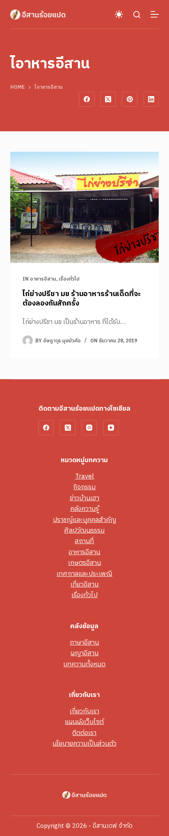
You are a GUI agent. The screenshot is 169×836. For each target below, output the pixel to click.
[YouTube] (111, 428)
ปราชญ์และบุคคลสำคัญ (84, 520)
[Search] (136, 14)
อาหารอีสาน (43, 279)
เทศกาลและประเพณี (84, 574)
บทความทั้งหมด (84, 664)
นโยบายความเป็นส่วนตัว (84, 743)
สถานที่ (84, 541)
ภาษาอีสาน (84, 642)
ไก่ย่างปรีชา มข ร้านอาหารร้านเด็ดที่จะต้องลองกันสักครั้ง (82, 299)
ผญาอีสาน (84, 653)
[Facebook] (86, 99)
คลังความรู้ (84, 509)
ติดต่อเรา (84, 733)
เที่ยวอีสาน (84, 584)
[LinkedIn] (151, 99)
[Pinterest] (129, 99)
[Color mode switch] (119, 14)
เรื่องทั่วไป (69, 279)
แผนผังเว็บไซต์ (84, 722)
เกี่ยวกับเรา (84, 711)
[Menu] (155, 14)
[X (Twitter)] (108, 99)
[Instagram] (89, 428)
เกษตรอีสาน (84, 563)
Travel (84, 476)
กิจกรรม (84, 487)
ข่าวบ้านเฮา (84, 498)
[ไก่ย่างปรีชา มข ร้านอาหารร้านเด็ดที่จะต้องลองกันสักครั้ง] (84, 207)
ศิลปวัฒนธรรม (84, 530)
